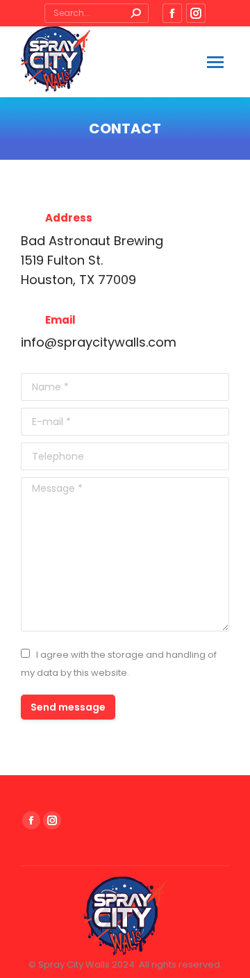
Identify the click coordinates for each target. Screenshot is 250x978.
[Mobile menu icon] (215, 62)
